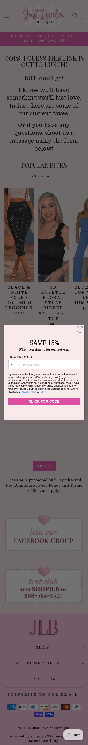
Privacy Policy (28, 391)
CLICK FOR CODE (44, 401)
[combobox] (14, 364)
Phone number (20, 357)
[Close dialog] (80, 329)
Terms (42, 391)
